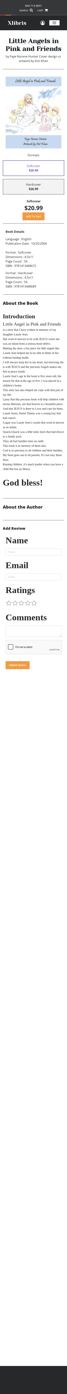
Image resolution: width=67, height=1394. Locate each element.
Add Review (14, 528)
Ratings (20, 590)
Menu (54, 22)
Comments (26, 617)
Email (17, 565)
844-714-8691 (33, 5)
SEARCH (24, 10)
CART (40, 10)
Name (17, 540)
